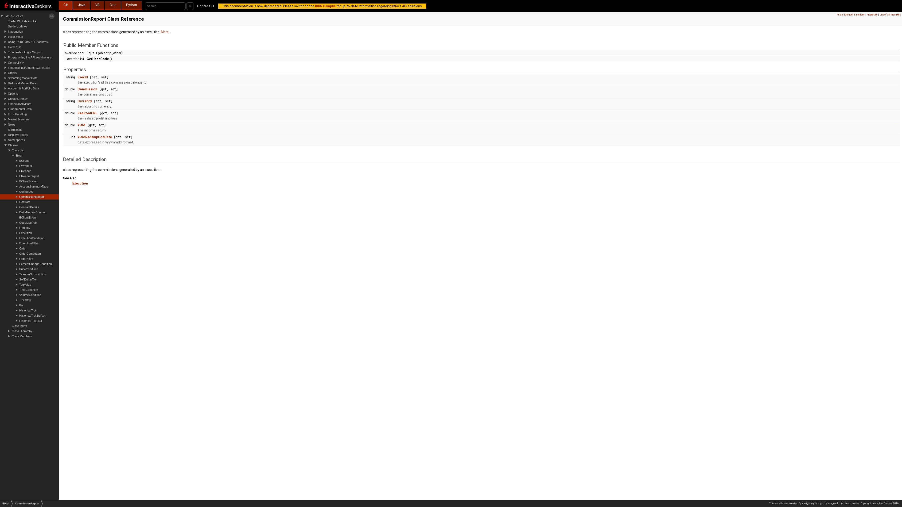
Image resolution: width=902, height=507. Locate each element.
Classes (13, 145)
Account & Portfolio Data (23, 88)
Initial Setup (15, 36)
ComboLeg (26, 191)
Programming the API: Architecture (29, 57)
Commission (87, 89)
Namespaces (16, 140)
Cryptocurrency (17, 98)
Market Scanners (19, 119)
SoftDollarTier (28, 279)
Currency (85, 101)
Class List (18, 150)
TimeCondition (28, 290)
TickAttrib (25, 300)
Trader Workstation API (22, 21)
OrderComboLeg (30, 253)
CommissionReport (31, 197)
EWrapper (25, 166)
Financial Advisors (19, 104)
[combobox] (165, 6)
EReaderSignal (29, 176)
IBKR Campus (325, 6)
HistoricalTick (27, 310)
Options (13, 93)
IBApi (19, 155)
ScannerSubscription (32, 274)
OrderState (26, 259)
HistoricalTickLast (30, 321)
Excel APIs (14, 47)
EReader (25, 171)
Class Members (22, 336)
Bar (21, 305)
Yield (81, 125)
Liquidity (24, 228)
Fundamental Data (20, 109)
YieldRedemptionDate (95, 137)
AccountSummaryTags (33, 186)
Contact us (205, 6)
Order (23, 248)
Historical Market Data (22, 83)
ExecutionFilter (28, 243)
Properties (872, 14)
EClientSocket (28, 181)
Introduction (15, 31)
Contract (24, 202)
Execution (25, 233)
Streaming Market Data (22, 78)
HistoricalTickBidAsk (32, 315)
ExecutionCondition (31, 238)
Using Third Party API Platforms (28, 42)
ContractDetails (29, 207)
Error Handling (17, 114)
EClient (24, 160)
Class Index (19, 326)
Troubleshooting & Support (25, 52)
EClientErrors (27, 217)
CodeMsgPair (28, 222)
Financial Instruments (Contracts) (29, 67)
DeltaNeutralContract (32, 212)
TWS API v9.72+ (14, 16)
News (11, 124)
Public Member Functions (851, 14)
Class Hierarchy (22, 331)
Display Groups (18, 135)
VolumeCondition (30, 295)
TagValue (25, 284)
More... (166, 32)
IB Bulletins (15, 129)
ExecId (83, 77)
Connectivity (16, 62)
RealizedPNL (87, 113)
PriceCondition (28, 269)
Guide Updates (17, 26)
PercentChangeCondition (35, 264)
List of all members (890, 14)
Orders (12, 73)
